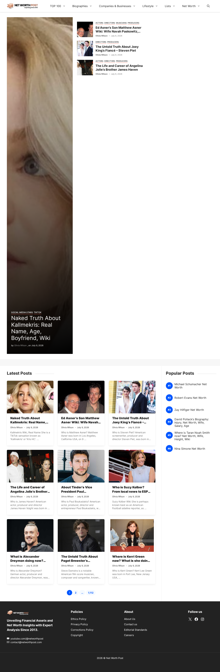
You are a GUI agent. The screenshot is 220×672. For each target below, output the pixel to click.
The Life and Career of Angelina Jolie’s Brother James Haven (119, 68)
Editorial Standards (135, 629)
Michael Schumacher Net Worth (190, 386)
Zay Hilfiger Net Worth (189, 409)
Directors (109, 23)
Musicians (121, 23)
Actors (99, 23)
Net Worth (189, 6)
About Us (129, 619)
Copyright (77, 635)
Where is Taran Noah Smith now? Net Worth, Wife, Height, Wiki (192, 436)
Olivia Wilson (20, 345)
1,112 (92, 593)
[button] (208, 6)
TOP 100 (55, 6)
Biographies (80, 6)
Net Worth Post (114, 658)
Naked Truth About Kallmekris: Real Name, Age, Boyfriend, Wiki (36, 328)
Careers (129, 635)
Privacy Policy (79, 624)
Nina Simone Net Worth (189, 448)
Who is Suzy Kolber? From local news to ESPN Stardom (131, 491)
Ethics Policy (78, 619)
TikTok (37, 312)
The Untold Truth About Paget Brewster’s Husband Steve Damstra (80, 561)
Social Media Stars (22, 312)
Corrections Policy (82, 629)
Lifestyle (147, 6)
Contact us (130, 624)
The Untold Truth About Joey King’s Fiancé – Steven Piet (117, 48)
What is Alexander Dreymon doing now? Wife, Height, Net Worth (28, 561)
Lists (168, 6)
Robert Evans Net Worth (190, 397)
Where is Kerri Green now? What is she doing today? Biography (131, 561)
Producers (133, 23)
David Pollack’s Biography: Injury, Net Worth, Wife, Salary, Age (191, 422)
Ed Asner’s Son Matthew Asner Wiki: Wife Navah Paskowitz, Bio (118, 31)
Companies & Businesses (115, 6)
